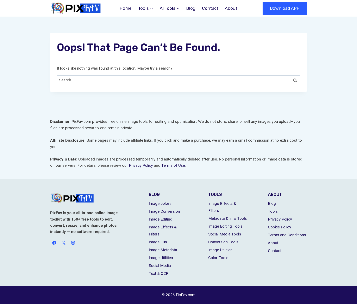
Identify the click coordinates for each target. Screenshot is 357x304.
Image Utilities (161, 257)
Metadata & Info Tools (227, 218)
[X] (64, 243)
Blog (190, 8)
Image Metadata (163, 249)
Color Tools (218, 257)
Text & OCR (158, 273)
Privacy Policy (280, 219)
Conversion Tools (223, 242)
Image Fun (158, 242)
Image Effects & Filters (163, 230)
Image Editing (160, 219)
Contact (210, 8)
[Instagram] (73, 243)
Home (126, 8)
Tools (273, 211)
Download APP (285, 8)
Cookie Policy (279, 227)
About (231, 8)
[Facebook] (54, 243)
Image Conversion (164, 211)
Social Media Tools (224, 234)
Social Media (160, 265)
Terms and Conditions (287, 235)
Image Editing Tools (225, 226)
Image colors (160, 203)
